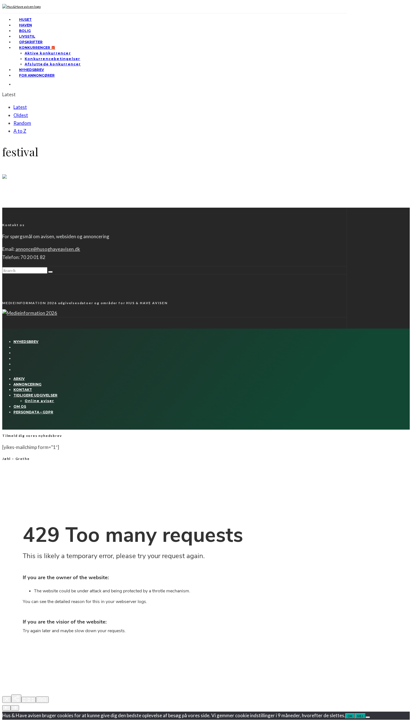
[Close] (6, 699)
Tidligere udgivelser (35, 395)
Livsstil (27, 36)
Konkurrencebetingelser (52, 59)
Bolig (25, 31)
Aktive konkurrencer (48, 53)
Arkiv (19, 379)
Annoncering (27, 384)
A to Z (19, 131)
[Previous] (6, 708)
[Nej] (367, 717)
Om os (19, 406)
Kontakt (22, 390)
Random (22, 123)
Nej (360, 716)
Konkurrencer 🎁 (37, 47)
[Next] (15, 708)
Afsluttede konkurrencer (53, 64)
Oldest (20, 115)
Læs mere (10, 205)
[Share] (16, 699)
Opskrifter (31, 42)
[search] (50, 272)
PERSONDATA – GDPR (33, 412)
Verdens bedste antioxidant (37, 192)
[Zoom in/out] (42, 699)
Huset (25, 19)
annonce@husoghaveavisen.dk (47, 249)
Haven (25, 25)
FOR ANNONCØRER (37, 75)
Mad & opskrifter (26, 171)
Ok (350, 716)
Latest (20, 107)
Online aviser (39, 401)
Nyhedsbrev (31, 70)
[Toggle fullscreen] (28, 700)
